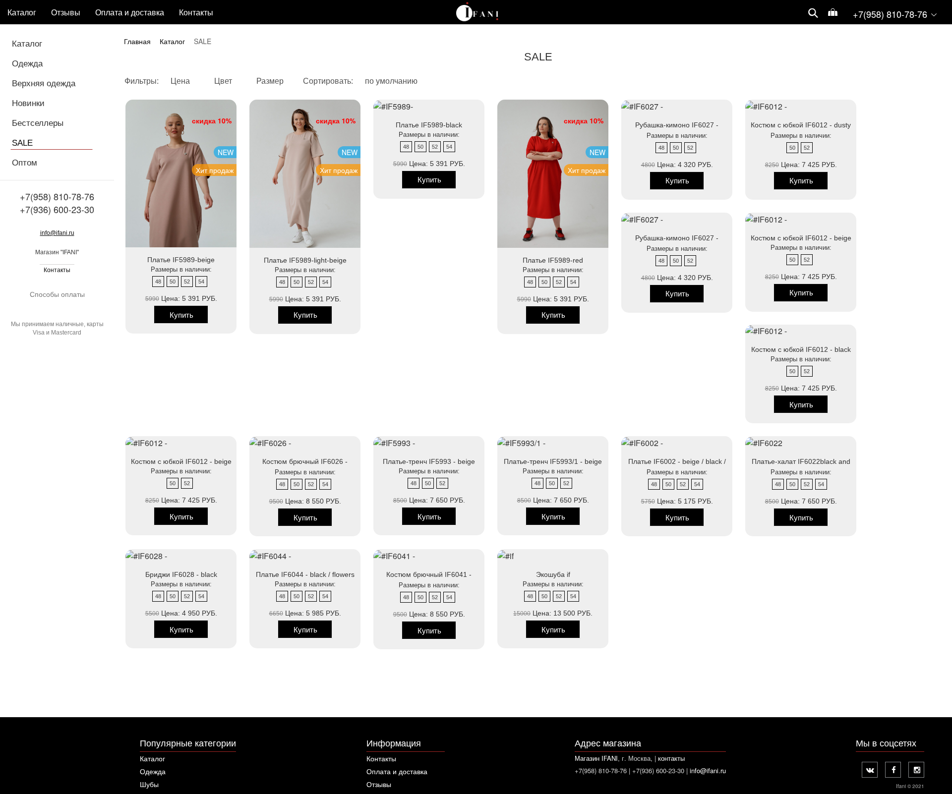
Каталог (21, 12)
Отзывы (378, 784)
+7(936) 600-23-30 (57, 209)
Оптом (24, 163)
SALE (22, 143)
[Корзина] (833, 13)
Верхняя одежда (43, 83)
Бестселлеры (37, 123)
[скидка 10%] (505, 555)
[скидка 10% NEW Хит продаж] (393, 105)
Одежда (27, 63)
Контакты (57, 270)
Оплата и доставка (396, 771)
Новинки (28, 103)
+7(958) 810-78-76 (57, 196)
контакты (671, 758)
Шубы (149, 784)
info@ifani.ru (57, 232)
